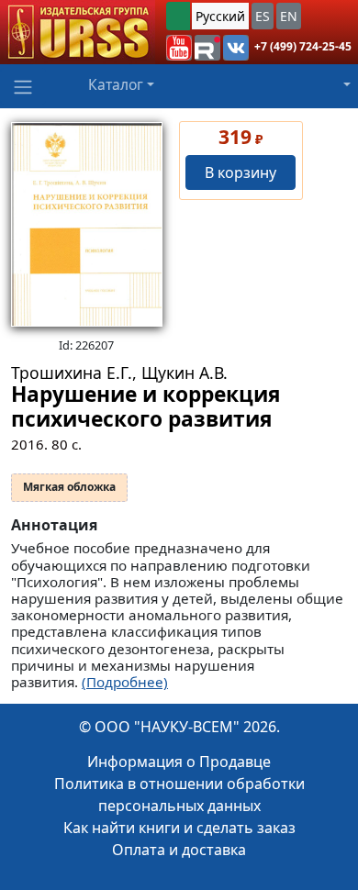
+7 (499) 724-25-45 (303, 46)
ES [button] (262, 16)
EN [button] (288, 16)
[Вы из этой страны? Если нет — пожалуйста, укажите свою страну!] (178, 16)
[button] (179, 48)
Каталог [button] (115, 84)
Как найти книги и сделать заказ (179, 828)
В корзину (240, 172)
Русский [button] (220, 16)
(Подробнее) (125, 682)
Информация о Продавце (179, 761)
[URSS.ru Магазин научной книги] (77, 32)
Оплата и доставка (179, 850)
